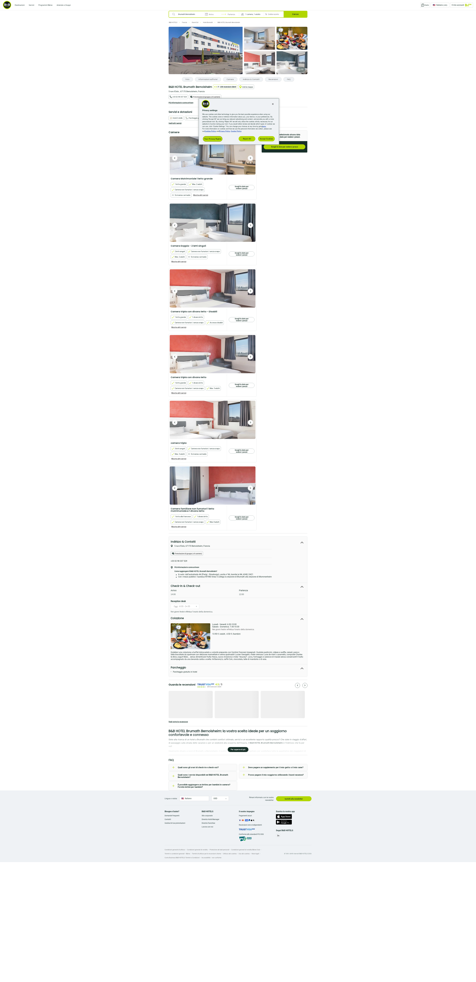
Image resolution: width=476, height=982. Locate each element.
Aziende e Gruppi (64, 5)
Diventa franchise (208, 823)
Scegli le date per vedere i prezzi (284, 147)
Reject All (247, 139)
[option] (212, 155)
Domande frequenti (172, 816)
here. (264, 126)
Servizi (31, 5)
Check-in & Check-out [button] (185, 586)
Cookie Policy (236, 131)
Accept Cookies (266, 139)
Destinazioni (20, 5)
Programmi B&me (45, 5)
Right (250, 158)
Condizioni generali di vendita (197, 850)
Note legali (255, 854)
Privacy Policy (224, 131)
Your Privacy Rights (212, 139)
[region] (239, 121)
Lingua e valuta (171, 798)
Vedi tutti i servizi (175, 123)
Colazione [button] (177, 618)
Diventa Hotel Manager (210, 819)
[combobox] (188, 14)
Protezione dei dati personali (219, 850)
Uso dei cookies (244, 854)
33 (302, 69)
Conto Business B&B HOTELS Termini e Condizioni (182, 858)
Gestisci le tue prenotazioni (175, 823)
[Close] (273, 104)
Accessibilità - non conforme (211, 858)
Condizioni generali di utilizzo (175, 850)
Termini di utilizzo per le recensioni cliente (206, 854)
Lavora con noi (207, 827)
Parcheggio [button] (178, 667)
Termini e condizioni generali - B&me (177, 854)
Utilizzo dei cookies (230, 854)
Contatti (168, 819)
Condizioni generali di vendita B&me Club (245, 850)
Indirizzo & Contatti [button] (183, 541)
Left (174, 158)
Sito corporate (207, 816)
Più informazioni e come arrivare (181, 103)
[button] (251, 14)
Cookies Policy (210, 131)
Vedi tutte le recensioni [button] (178, 722)
